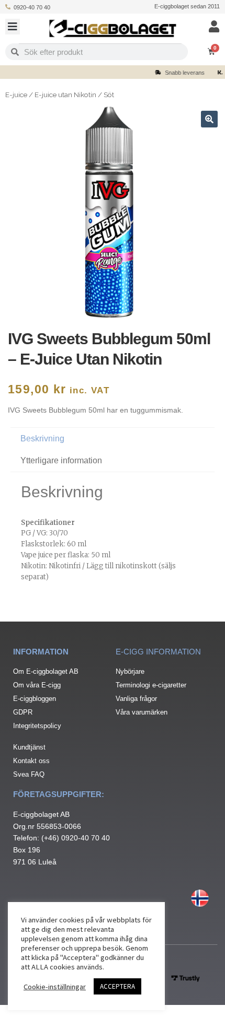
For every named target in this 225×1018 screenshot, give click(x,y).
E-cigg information (158, 651)
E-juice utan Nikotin (65, 94)
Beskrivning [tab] (42, 438)
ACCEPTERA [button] (117, 986)
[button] (12, 26)
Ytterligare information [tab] (61, 460)
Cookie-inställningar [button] (55, 986)
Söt (109, 94)
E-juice (16, 94)
